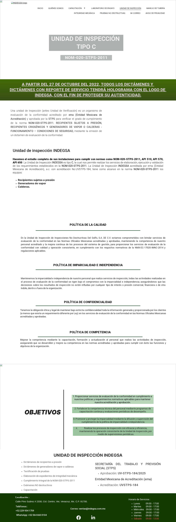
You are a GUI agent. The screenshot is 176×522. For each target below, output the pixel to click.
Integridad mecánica (84, 13)
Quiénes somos (55, 8)
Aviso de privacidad (155, 13)
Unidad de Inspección (130, 8)
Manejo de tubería (155, 8)
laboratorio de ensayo (103, 8)
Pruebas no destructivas (112, 13)
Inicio (40, 8)
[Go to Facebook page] (78, 517)
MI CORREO (135, 13)
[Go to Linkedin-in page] (93, 517)
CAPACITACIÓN (75, 8)
